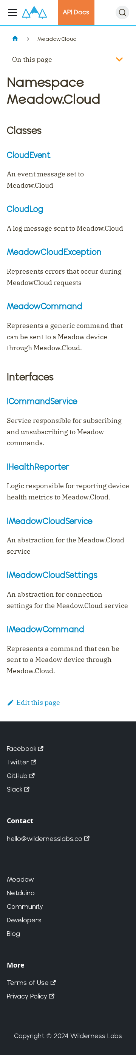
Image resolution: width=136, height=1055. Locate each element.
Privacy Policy (27, 996)
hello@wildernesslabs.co (44, 838)
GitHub (17, 775)
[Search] (122, 12)
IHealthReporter (38, 466)
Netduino (21, 893)
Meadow (20, 879)
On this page (32, 59)
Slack (14, 789)
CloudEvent (29, 155)
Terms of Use (28, 982)
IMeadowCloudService (50, 521)
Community (25, 906)
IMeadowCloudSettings (52, 575)
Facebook (21, 748)
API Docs (76, 12)
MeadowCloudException (54, 252)
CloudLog (25, 209)
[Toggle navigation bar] (12, 12)
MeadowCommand (44, 306)
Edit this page (38, 702)
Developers (24, 920)
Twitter (18, 762)
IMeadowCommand (45, 629)
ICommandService (42, 401)
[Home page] (15, 39)
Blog (13, 933)
